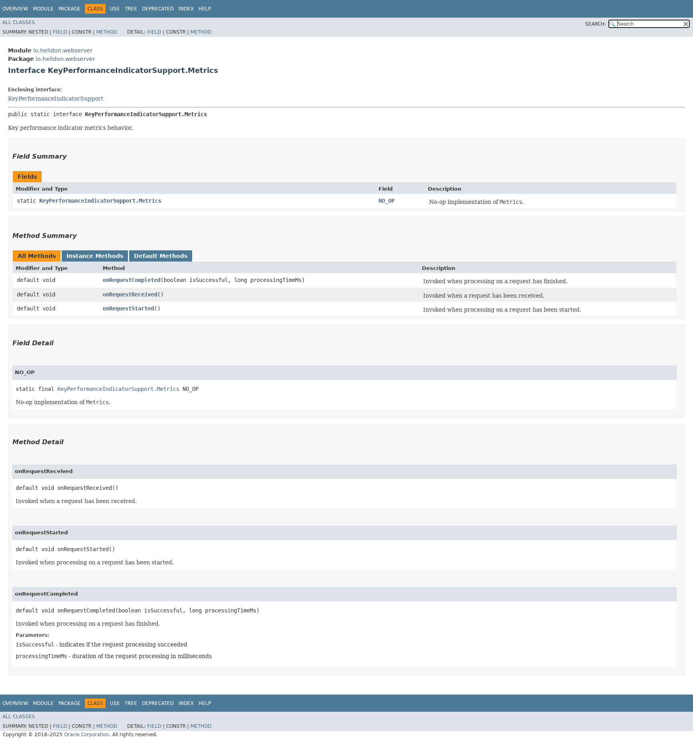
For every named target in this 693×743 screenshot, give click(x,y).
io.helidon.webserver (63, 50)
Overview (15, 9)
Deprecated (158, 9)
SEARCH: (595, 24)
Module (43, 9)
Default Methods (160, 256)
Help (205, 9)
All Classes (18, 22)
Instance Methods (95, 256)
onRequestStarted (128, 308)
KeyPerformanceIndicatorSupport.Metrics (100, 200)
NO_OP (387, 200)
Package (70, 9)
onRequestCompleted (131, 280)
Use (115, 9)
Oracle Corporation (86, 734)
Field (60, 32)
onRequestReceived (130, 294)
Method (106, 32)
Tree (131, 9)
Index (186, 9)
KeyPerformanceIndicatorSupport (55, 98)
